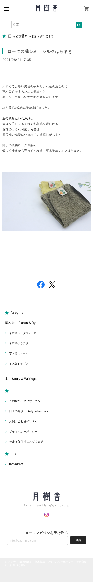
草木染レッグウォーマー (24, 333)
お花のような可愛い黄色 (19, 129)
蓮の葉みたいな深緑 (16, 118)
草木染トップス (18, 363)
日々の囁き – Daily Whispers (28, 411)
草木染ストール (18, 353)
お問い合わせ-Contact (24, 421)
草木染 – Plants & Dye (21, 323)
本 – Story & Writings (21, 379)
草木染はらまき (18, 343)
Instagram (16, 464)
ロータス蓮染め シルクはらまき (39, 51)
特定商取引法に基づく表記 (26, 441)
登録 (78, 540)
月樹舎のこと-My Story (24, 401)
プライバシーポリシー (23, 431)
